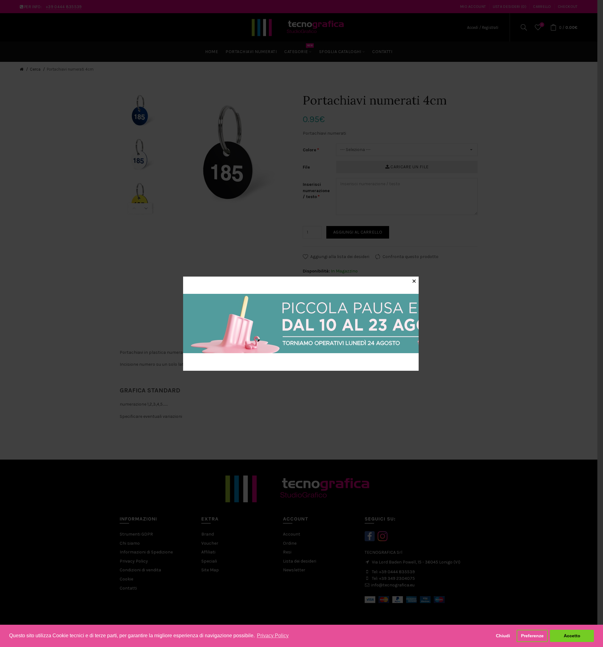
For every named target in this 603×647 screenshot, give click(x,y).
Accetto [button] (572, 635)
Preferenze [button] (532, 635)
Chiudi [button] (503, 635)
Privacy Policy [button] (273, 635)
